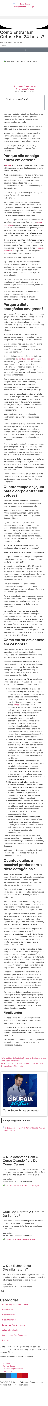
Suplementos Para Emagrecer (14, 1335)
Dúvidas (5, 1340)
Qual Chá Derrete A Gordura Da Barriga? (23, 1213)
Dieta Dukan (7, 1309)
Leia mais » (7, 1179)
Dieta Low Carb (9, 1315)
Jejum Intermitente (10, 1330)
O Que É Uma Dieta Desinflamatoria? (17, 1267)
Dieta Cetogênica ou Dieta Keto (15, 1304)
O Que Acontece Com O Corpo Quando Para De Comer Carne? (20, 1160)
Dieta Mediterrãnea (10, 1320)
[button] (24, 17)
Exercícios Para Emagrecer (13, 1325)
